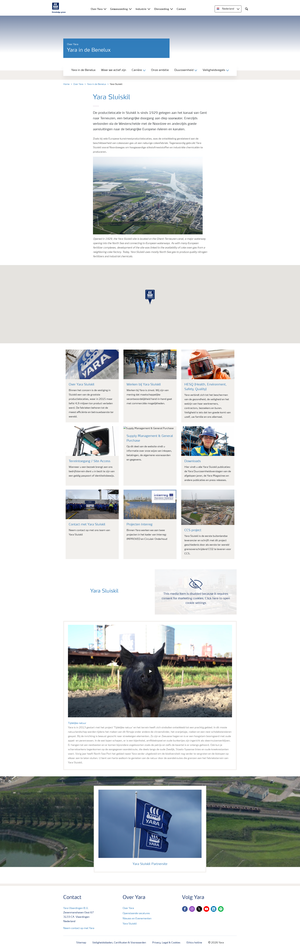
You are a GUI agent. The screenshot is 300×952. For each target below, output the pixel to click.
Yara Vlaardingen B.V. (75, 908)
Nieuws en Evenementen (137, 918)
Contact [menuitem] (181, 8)
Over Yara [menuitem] (96, 8)
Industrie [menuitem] (141, 8)
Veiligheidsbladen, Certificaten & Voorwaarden (119, 943)
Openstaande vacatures (136, 913)
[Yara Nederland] (59, 8)
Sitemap (81, 943)
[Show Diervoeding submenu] (171, 9)
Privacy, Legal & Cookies (166, 943)
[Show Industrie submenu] (149, 9)
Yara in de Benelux (83, 70)
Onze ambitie (160, 70)
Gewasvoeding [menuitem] (119, 8)
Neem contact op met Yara (78, 928)
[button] (150, 297)
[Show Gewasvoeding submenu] (130, 9)
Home (66, 84)
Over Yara (78, 84)
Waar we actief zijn (113, 70)
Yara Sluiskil (130, 924)
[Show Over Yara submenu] (105, 9)
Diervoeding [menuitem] (161, 8)
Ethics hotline (194, 943)
